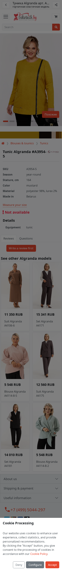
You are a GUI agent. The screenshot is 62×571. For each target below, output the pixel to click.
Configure (35, 565)
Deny (19, 565)
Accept (52, 565)
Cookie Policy (38, 554)
